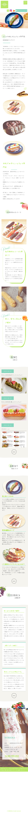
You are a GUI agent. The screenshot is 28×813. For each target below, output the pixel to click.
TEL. (12, 756)
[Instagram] (11, 10)
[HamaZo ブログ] (14, 10)
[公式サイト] (8, 10)
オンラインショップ (22, 10)
